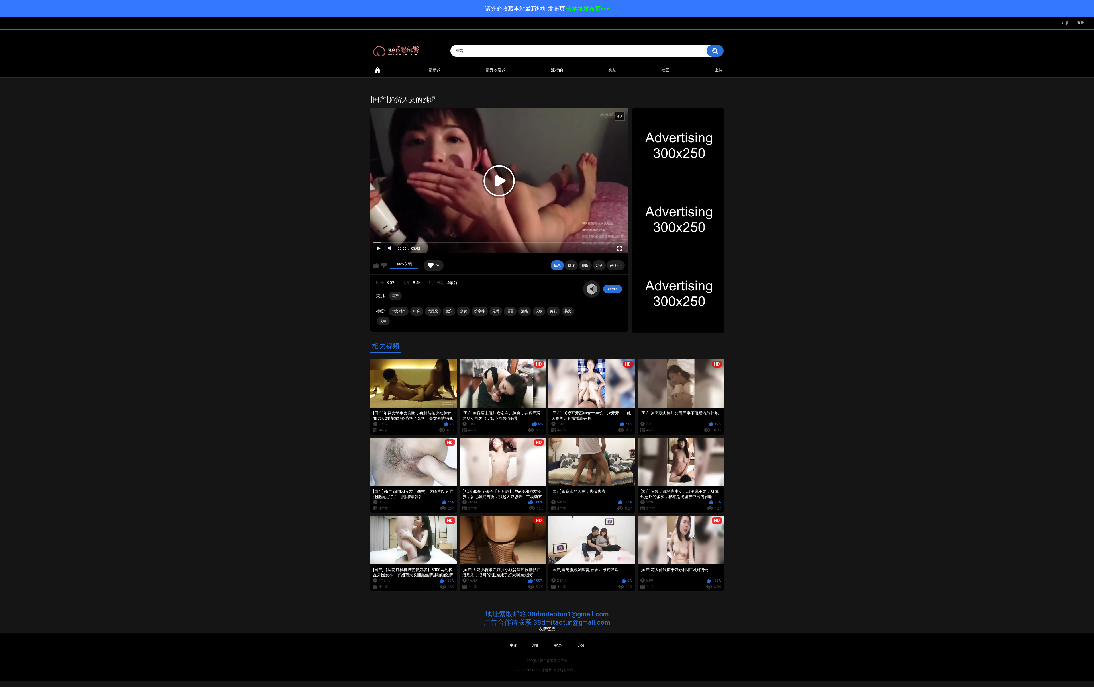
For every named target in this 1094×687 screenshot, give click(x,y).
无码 (495, 311)
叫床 (416, 311)
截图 (585, 265)
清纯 (524, 311)
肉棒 (383, 321)
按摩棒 (479, 311)
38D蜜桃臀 (543, 670)
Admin (612, 289)
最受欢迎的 (496, 70)
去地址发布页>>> (587, 8)
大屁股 (433, 311)
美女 (568, 311)
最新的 (435, 70)
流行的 (557, 70)
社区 (665, 70)
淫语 (510, 311)
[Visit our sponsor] (678, 146)
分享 (599, 265)
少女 (463, 311)
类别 (612, 70)
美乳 (553, 311)
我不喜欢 (384, 265)
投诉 (571, 265)
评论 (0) (616, 265)
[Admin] (591, 289)
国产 (395, 296)
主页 (514, 645)
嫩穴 (449, 311)
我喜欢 (376, 265)
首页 (377, 70)
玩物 (539, 311)
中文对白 (399, 311)
